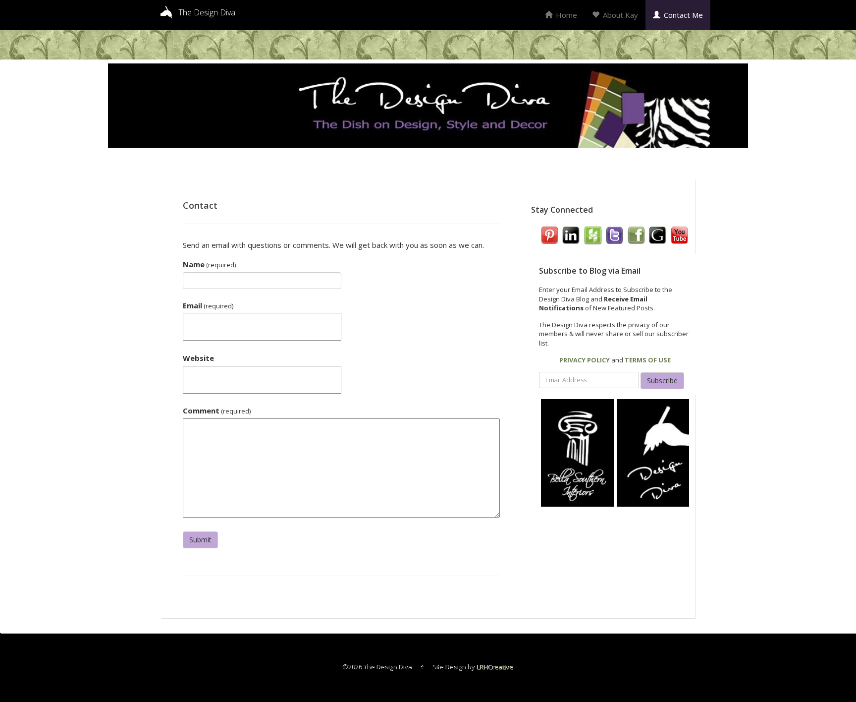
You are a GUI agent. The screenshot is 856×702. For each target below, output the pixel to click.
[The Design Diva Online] (653, 452)
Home (565, 15)
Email (208, 305)
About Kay (619, 15)
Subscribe (662, 380)
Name (209, 264)
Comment (217, 410)
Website (198, 358)
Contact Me (682, 15)
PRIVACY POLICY (584, 359)
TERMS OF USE (648, 359)
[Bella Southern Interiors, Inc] (577, 452)
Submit (200, 539)
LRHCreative (495, 667)
